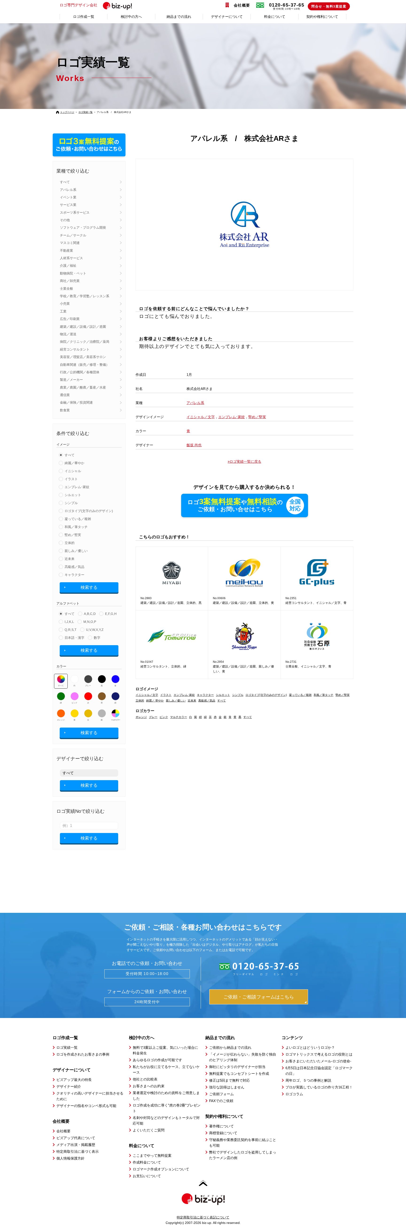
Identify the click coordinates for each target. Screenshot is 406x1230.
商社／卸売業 (70, 281)
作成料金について (147, 1162)
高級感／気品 (74, 567)
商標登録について (223, 1133)
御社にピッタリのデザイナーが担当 (237, 1067)
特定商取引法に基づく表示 (77, 1151)
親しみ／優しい (76, 551)
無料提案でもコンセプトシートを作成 (239, 1074)
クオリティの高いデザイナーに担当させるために (89, 1096)
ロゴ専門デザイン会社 (78, 5)
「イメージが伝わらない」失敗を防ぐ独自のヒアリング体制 (242, 1057)
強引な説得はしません (226, 1087)
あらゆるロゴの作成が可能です (157, 1060)
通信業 (65, 395)
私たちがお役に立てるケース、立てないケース (166, 1069)
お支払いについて (147, 1176)
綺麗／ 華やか (155, 700)
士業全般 (66, 288)
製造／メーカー (71, 380)
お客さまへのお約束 (148, 1086)
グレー (88, 686)
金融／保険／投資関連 (76, 402)
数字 (97, 638)
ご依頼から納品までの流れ (230, 1047)
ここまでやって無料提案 (152, 1155)
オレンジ (61, 720)
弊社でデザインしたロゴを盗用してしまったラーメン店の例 (242, 1155)
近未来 (69, 559)
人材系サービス (71, 258)
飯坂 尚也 (194, 445)
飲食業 (65, 410)
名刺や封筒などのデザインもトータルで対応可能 (166, 1120)
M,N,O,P (89, 622)
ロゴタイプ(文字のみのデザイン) (89, 511)
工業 (63, 311)
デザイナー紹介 (68, 1086)
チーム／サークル (73, 235)
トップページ (67, 112)
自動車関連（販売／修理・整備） (84, 364)
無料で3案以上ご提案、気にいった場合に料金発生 (165, 1050)
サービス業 (68, 205)
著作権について (221, 1126)
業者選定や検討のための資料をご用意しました (166, 1095)
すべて (65, 182)
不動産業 (66, 250)
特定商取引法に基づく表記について (203, 1217)
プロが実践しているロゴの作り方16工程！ (319, 1087)
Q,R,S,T (71, 630)
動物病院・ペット (73, 273)
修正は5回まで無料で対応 (229, 1080)
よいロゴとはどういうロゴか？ (310, 1047)
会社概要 (242, 5)
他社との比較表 (145, 1079)
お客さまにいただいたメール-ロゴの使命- (318, 1061)
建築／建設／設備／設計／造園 (83, 326)
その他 (65, 220)
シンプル (71, 503)
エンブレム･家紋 (77, 487)
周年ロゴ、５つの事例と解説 (308, 1080)
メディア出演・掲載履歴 (75, 1145)
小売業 (65, 303)
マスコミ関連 (70, 243)
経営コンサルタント (75, 349)
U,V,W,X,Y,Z (95, 630)
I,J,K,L (69, 622)
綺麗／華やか (74, 463)
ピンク (74, 703)
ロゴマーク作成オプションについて (161, 1169)
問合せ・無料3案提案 (328, 6)
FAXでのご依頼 (221, 1101)
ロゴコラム (294, 1094)
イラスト (71, 479)
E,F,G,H (111, 614)
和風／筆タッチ (76, 527)
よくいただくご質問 (148, 1130)
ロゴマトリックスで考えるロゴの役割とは (318, 1054)
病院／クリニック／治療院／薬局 (84, 341)
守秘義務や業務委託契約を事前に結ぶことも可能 (242, 1142)
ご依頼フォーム (221, 1094)
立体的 (69, 543)
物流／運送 (68, 334)
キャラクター (74, 575)
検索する (89, 587)
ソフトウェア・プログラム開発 (83, 227)
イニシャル (73, 471)
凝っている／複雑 (78, 519)
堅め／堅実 (73, 535)
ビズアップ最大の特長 (74, 1080)
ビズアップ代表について (75, 1138)
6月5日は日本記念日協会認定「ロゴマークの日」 (319, 1071)
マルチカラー (115, 720)
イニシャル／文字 (201, 417)
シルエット (73, 495)
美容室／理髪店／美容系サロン (83, 357)
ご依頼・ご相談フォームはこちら (258, 996)
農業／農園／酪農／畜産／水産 (83, 387)
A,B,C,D (90, 614)
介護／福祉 (68, 265)
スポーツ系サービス (75, 212)
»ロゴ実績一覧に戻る (244, 461)
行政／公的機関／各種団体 (79, 372)
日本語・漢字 (74, 638)
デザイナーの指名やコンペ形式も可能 (86, 1106)
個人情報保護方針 (70, 1158)
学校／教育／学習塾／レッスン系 (84, 296)
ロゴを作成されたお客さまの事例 (82, 1054)
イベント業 (68, 197)
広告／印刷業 (70, 319)
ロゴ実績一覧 (85, 112)
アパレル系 (68, 190)
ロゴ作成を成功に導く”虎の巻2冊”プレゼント (166, 1108)
